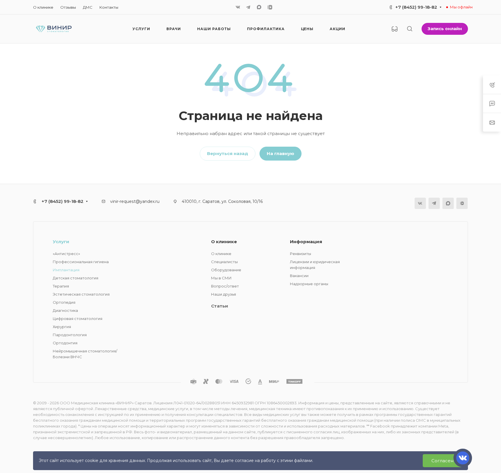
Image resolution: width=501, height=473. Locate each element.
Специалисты (224, 261)
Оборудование (226, 270)
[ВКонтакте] (238, 7)
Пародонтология (70, 334)
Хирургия (62, 326)
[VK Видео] (270, 7)
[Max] (259, 7)
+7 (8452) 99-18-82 (416, 7)
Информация (306, 241)
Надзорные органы (309, 283)
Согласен (442, 460)
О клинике (224, 241)
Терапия (61, 286)
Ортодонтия (65, 343)
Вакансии (299, 275)
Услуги (61, 241)
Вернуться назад (227, 153)
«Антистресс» (66, 253)
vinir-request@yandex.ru (134, 201)
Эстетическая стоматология (81, 294)
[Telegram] (248, 7)
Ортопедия (64, 302)
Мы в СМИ (221, 278)
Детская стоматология (75, 278)
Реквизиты (300, 253)
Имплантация (66, 270)
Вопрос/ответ (225, 286)
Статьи (219, 306)
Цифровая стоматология (77, 318)
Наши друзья (223, 294)
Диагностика (65, 310)
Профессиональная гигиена (81, 261)
